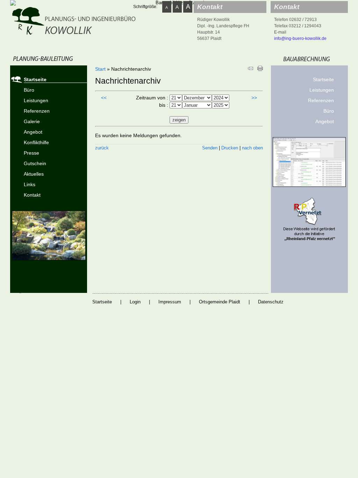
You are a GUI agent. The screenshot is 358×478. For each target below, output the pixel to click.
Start (100, 69)
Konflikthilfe (36, 142)
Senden (209, 148)
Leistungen (36, 100)
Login (135, 301)
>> (254, 97)
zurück (102, 148)
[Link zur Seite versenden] (250, 69)
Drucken (229, 148)
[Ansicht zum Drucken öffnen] (260, 69)
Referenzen (37, 111)
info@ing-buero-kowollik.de (300, 38)
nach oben (252, 148)
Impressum (169, 301)
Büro (29, 90)
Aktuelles (34, 174)
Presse (31, 153)
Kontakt (32, 195)
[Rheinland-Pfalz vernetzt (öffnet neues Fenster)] (309, 239)
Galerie (32, 121)
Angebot (33, 132)
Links (29, 184)
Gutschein (35, 163)
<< (104, 97)
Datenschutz (271, 301)
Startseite (35, 79)
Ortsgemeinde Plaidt (219, 301)
